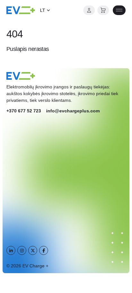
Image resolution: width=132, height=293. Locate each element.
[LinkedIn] (10, 250)
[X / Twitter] (32, 250)
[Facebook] (43, 250)
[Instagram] (21, 250)
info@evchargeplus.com (73, 110)
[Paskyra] (89, 10)
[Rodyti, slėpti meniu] (119, 10)
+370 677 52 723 (23, 110)
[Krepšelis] (103, 10)
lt (42, 10)
